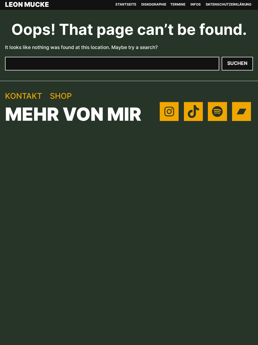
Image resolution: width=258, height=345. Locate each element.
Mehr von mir (73, 114)
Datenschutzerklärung (228, 4)
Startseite (125, 4)
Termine (177, 4)
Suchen (237, 63)
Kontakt (23, 96)
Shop (61, 96)
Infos (195, 4)
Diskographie (153, 4)
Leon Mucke (27, 4)
